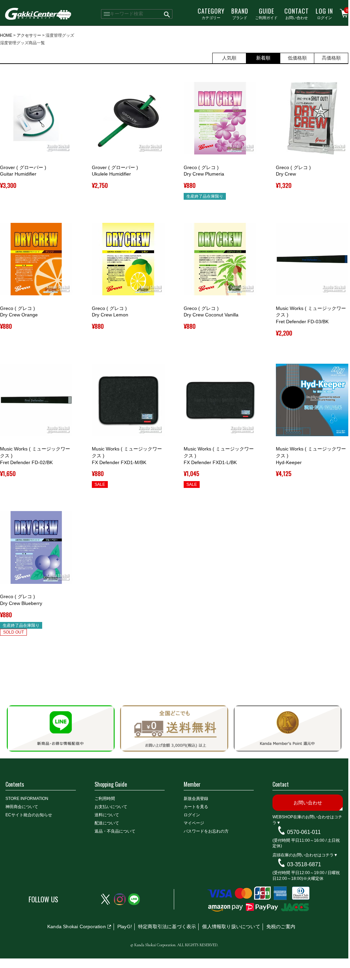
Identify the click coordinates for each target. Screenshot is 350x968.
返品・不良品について (115, 831)
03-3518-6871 (304, 864)
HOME (6, 35)
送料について (107, 815)
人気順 (229, 58)
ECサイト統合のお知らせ (28, 815)
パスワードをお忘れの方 (206, 831)
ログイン (324, 13)
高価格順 (331, 58)
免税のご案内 (280, 926)
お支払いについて (111, 806)
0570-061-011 (304, 832)
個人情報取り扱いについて (231, 926)
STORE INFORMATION (26, 798)
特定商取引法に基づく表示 (167, 926)
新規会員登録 (196, 798)
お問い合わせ (296, 13)
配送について (107, 823)
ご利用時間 (105, 798)
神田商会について (21, 806)
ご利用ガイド (266, 13)
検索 (167, 14)
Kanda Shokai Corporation (76, 926)
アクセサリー (29, 35)
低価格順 (297, 58)
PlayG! (124, 926)
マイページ (194, 823)
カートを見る (196, 806)
